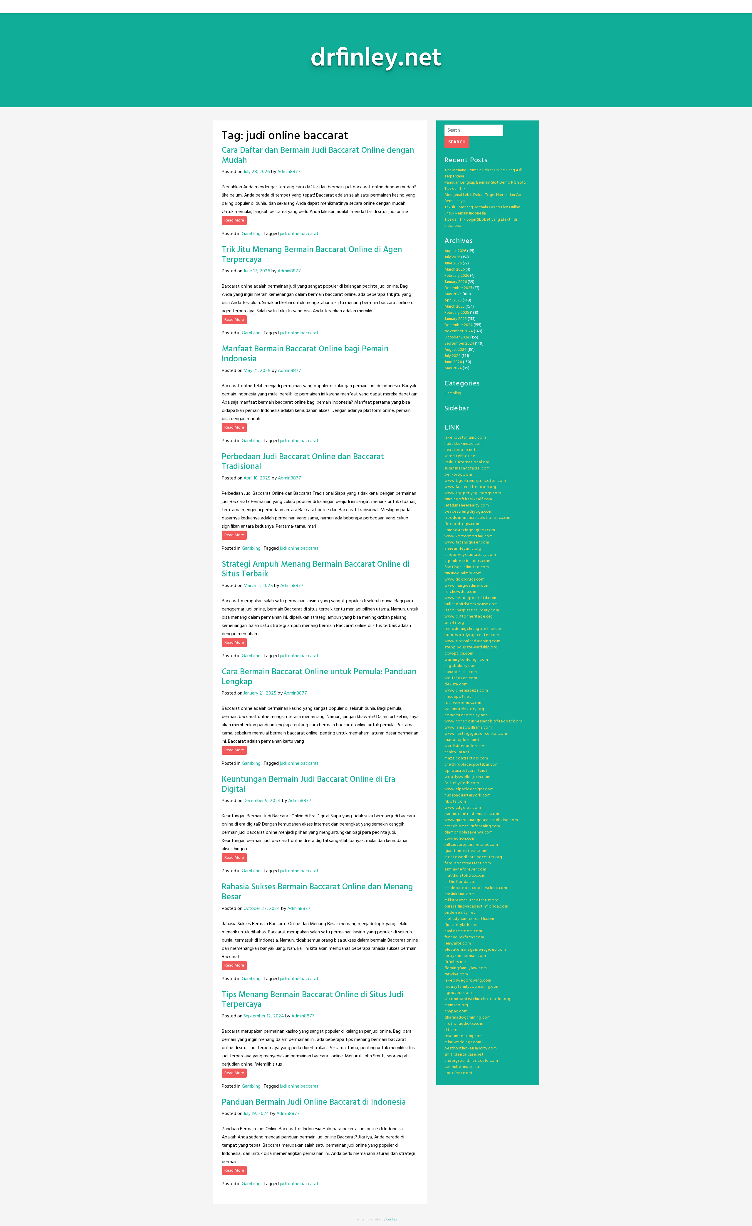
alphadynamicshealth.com (469, 918)
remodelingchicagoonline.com (474, 628)
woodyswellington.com (467, 777)
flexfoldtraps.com (461, 524)
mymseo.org (456, 1005)
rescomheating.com (463, 1036)
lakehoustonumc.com (465, 437)
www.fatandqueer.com (466, 542)
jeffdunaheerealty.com (466, 505)
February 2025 (456, 312)
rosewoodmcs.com (462, 703)
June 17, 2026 (257, 271)
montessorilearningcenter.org (473, 857)
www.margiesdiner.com (467, 585)
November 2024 (458, 331)
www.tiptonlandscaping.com (472, 641)
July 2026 (452, 257)
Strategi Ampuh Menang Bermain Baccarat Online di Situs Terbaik (315, 569)
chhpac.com (456, 1011)
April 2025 (453, 300)
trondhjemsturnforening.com (472, 826)
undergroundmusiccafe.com (471, 1060)
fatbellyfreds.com (461, 783)
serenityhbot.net (460, 456)
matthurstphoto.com (465, 875)
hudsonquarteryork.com (467, 795)
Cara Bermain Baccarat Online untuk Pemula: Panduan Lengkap (319, 677)
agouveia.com (458, 992)
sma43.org (454, 622)
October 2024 (456, 337)
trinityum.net (457, 752)
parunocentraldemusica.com (471, 814)
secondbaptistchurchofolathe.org (477, 999)
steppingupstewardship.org (471, 647)
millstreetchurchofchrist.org (471, 900)
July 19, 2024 (256, 1114)
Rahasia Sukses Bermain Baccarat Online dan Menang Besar (317, 892)
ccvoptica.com (459, 653)
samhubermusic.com (463, 1067)
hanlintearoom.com (463, 931)
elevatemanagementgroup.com (475, 949)
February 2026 (456, 275)
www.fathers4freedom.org (470, 487)
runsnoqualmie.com (463, 573)
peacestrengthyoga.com (468, 511)
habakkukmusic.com (463, 443)
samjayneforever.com (465, 869)
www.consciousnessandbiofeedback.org (483, 721)
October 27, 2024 (262, 909)
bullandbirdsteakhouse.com (471, 604)
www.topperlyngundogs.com (472, 493)
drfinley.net (455, 962)
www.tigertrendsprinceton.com (475, 480)
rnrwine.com (456, 974)
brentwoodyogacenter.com (471, 635)
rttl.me (451, 1030)
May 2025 (452, 294)
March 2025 (454, 306)
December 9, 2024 (262, 801)
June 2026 (453, 263)
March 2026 (454, 269)
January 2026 (455, 282)
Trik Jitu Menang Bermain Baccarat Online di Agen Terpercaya (312, 254)
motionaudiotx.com (464, 1023)
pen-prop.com (458, 474)
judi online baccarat (299, 234)
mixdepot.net (457, 696)
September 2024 (459, 343)
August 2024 (455, 349)
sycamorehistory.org (464, 709)
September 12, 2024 (264, 1016)
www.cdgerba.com (462, 807)
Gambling (251, 234)
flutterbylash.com (461, 925)
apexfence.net (458, 1073)
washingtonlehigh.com (466, 659)
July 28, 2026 (257, 172)
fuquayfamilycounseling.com (472, 986)
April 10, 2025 (257, 478)
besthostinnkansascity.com (470, 1048)
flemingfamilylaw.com (465, 968)
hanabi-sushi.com (460, 672)
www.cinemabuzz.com (466, 690)
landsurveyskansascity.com (470, 554)
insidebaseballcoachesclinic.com (475, 888)
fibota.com (455, 801)
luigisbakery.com (460, 666)
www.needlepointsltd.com (470, 598)
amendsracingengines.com (469, 530)
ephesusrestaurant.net (466, 770)
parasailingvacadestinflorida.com (476, 906)
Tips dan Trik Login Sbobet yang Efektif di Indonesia (480, 222)
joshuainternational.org (467, 462)
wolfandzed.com (460, 678)
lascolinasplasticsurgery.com (471, 610)
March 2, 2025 (258, 586)
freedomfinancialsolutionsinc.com (477, 517)
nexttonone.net (460, 450)
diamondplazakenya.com (468, 832)
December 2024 (458, 325)
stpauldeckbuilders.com (467, 561)
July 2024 (452, 356)
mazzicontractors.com (466, 758)
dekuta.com (456, 684)
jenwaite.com (457, 943)
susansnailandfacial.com (467, 468)
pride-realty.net (459, 912)
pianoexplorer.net (462, 740)
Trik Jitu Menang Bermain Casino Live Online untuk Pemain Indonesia (482, 210)
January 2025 (455, 319)
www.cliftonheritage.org (468, 616)
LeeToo (391, 1219)
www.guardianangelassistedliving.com (481, 820)
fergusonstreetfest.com (467, 863)
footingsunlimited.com (466, 567)
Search (457, 142)
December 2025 (458, 288)
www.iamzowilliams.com (468, 727)
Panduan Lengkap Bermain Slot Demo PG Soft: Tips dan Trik (485, 185)
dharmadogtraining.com (467, 1017)
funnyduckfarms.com (464, 937)
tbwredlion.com (460, 838)
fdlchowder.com (460, 591)
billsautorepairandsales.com (471, 844)
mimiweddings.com (462, 1042)
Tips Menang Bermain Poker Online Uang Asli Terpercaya (483, 173)
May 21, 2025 (257, 371)
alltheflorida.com (461, 881)
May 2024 (453, 368)
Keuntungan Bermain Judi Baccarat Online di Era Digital (308, 784)
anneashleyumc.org (462, 548)
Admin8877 (289, 172)
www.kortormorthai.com (468, 536)
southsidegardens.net (465, 746)
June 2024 (453, 362)
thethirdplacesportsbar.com (471, 764)
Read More (234, 220)
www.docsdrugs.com (464, 579)
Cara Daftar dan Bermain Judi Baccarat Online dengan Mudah (318, 155)
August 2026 (455, 251)
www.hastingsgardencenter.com (475, 733)
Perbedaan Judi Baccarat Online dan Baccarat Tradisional (303, 462)
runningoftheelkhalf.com (468, 499)
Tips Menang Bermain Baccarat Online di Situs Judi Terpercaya (312, 1000)
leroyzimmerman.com (465, 955)
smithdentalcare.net (464, 1054)
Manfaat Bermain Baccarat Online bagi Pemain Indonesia (305, 354)
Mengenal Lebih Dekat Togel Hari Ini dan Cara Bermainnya (483, 198)
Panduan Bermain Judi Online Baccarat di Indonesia (314, 1102)
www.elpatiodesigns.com (469, 789)
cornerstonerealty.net (466, 715)
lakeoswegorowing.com (467, 980)
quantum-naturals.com (466, 851)
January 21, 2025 (260, 693)
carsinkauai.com (459, 894)
